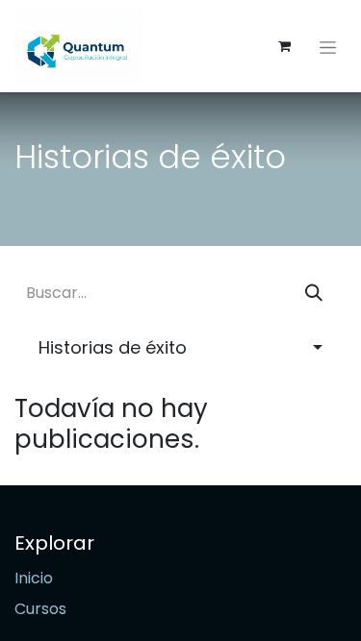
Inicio (33, 578)
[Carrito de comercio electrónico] (284, 46)
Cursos (40, 609)
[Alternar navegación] (328, 45)
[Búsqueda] (314, 292)
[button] (180, 347)
